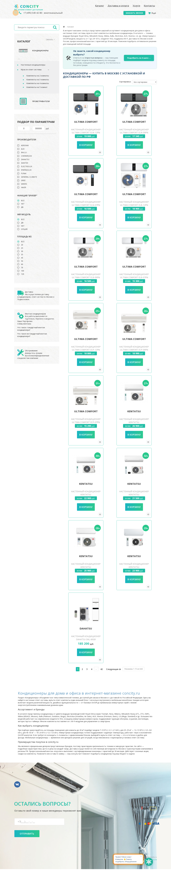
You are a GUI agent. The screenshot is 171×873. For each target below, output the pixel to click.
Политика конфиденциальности (144, 860)
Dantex (24, 163)
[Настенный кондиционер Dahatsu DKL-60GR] (86, 609)
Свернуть (49, 39)
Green (24, 184)
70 (22, 268)
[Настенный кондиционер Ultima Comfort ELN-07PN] (86, 175)
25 (22, 248)
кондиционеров (24, 297)
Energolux (26, 170)
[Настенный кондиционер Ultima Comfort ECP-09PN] (134, 320)
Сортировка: (125, 81)
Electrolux (26, 166)
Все (22, 201)
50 (22, 261)
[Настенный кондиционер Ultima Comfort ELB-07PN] (134, 247)
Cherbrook (26, 156)
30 (22, 251)
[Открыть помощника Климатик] (149, 862)
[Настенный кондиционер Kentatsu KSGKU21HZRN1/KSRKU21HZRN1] (134, 465)
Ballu (24, 152)
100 (22, 271)
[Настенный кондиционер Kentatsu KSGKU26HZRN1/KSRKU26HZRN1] (86, 465)
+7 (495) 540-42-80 (32, 12)
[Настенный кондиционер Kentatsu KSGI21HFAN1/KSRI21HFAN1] (134, 537)
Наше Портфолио (24, 321)
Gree (23, 180)
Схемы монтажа (24, 324)
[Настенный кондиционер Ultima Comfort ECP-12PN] (86, 320)
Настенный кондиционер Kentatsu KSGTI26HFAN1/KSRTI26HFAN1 (86, 567)
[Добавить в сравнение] (100, 152)
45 (22, 258)
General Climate (29, 177)
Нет (22, 204)
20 (22, 245)
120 (22, 274)
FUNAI (23, 173)
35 (22, 255)
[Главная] (64, 27)
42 (101, 669)
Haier (23, 187)
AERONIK (25, 145)
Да (22, 207)
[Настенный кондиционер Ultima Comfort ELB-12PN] (134, 175)
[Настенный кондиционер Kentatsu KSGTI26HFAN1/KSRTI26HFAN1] (86, 537)
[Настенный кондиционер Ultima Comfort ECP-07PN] (86, 392)
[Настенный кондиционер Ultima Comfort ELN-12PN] (86, 103)
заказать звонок (134, 13)
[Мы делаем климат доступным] (26, 6)
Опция (24, 229)
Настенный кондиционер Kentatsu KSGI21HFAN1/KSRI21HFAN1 (134, 567)
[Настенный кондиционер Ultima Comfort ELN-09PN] (134, 103)
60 (22, 264)
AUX (22, 149)
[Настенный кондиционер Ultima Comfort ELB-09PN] (86, 247)
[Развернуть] (47, 69)
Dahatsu (25, 159)
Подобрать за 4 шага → (139, 58)
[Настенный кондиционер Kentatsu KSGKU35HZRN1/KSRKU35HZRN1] (134, 392)
